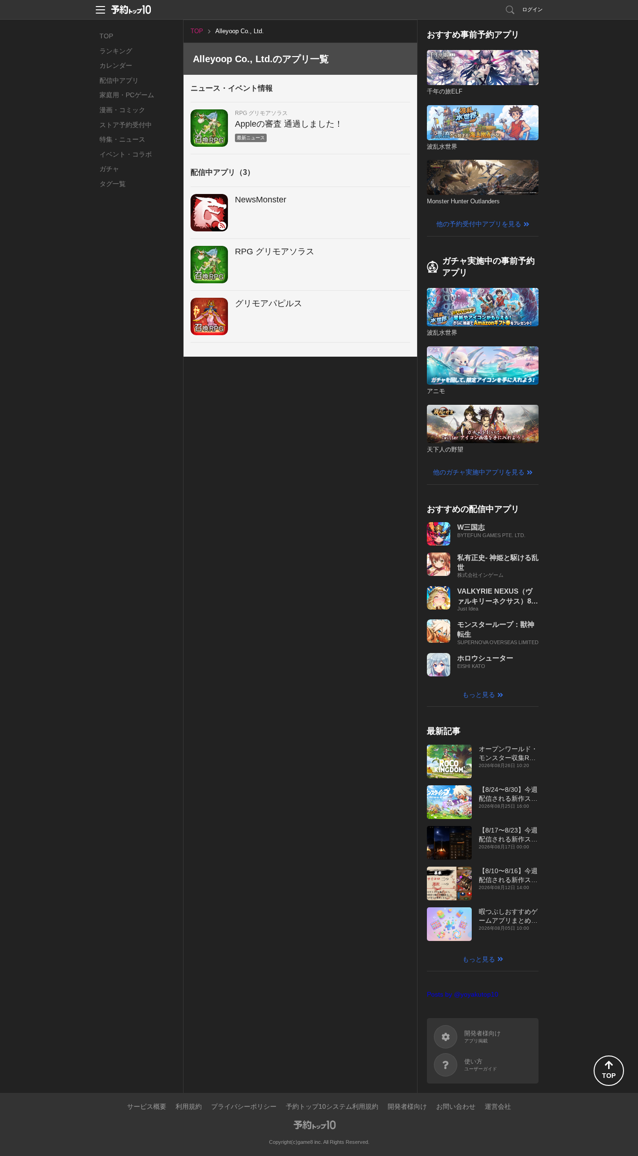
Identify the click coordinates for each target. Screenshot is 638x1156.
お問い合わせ (455, 1106)
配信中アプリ (119, 80)
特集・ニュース (122, 139)
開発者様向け (407, 1106)
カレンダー (115, 65)
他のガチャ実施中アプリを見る (479, 472)
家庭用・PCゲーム (126, 95)
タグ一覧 (112, 183)
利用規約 (189, 1106)
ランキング (115, 51)
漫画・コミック (122, 110)
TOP (106, 36)
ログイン (532, 9)
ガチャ (109, 168)
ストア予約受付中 (125, 125)
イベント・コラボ (125, 154)
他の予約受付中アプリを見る (478, 224)
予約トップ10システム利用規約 (332, 1106)
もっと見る (478, 694)
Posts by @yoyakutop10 (462, 994)
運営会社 (498, 1106)
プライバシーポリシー (243, 1106)
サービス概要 (146, 1106)
